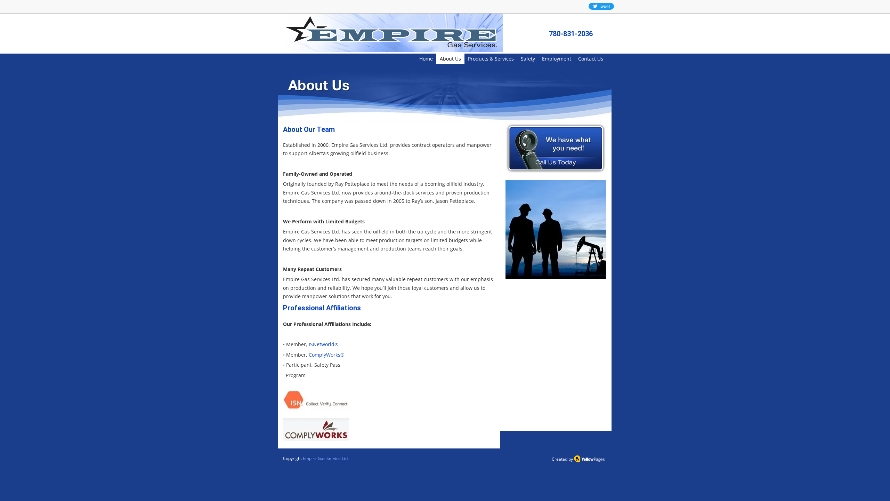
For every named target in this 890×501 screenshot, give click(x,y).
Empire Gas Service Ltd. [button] (326, 458)
